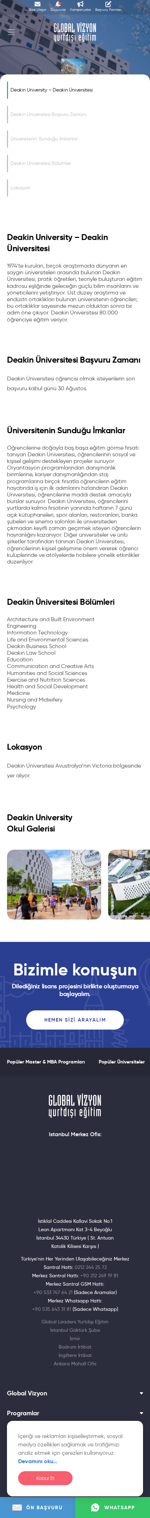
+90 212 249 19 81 (99, 1275)
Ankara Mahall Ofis (75, 1363)
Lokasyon (20, 188)
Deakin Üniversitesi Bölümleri (40, 163)
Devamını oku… (38, 1461)
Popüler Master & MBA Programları (46, 1062)
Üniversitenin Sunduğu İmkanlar (44, 139)
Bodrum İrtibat (75, 1347)
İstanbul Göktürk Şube (75, 1330)
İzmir (75, 1338)
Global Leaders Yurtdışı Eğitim (75, 1322)
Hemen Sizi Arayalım (75, 1020)
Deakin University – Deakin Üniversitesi (51, 90)
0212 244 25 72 (91, 1267)
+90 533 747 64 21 (53, 1292)
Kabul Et (45, 1478)
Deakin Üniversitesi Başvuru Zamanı (48, 114)
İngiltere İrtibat (75, 1355)
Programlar (23, 1413)
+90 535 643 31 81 (51, 1309)
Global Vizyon (27, 1393)
